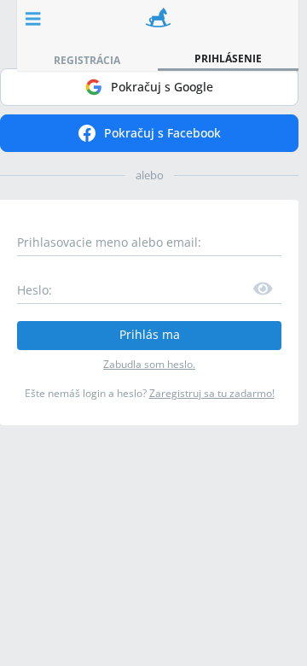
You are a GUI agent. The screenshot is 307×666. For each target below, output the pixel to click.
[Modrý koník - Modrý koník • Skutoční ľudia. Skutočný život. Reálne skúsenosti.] (158, 19)
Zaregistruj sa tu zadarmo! (212, 393)
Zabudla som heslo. (149, 364)
